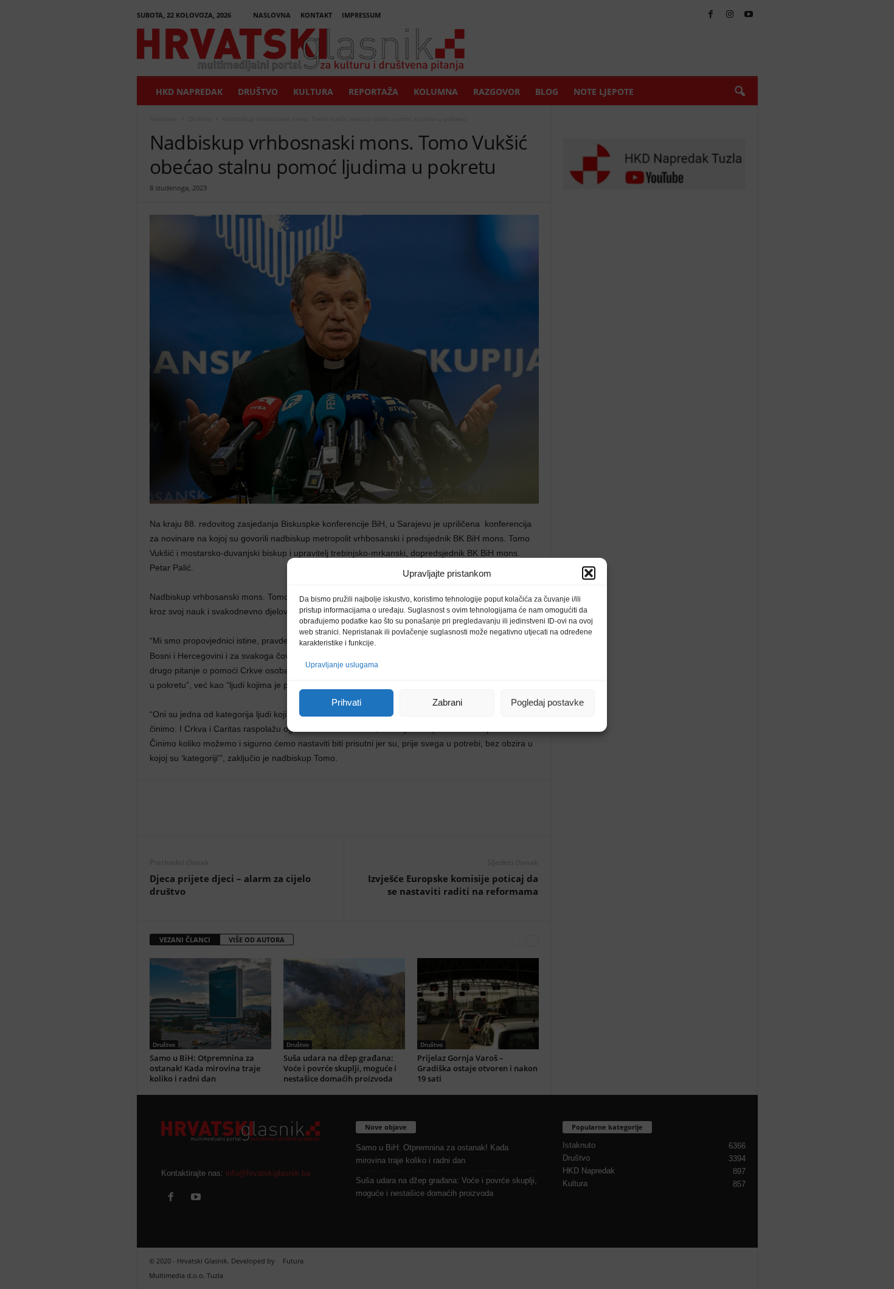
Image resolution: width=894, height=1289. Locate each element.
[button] (589, 573)
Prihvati (346, 702)
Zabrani (447, 702)
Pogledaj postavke (547, 702)
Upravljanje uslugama (341, 665)
